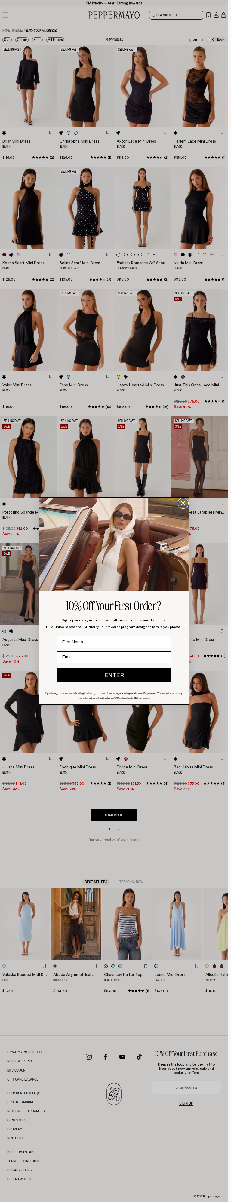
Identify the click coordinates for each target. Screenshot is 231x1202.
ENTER (114, 675)
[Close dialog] (183, 503)
